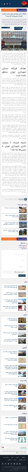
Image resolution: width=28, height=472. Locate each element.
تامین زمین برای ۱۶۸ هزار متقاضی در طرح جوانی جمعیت (10, 293)
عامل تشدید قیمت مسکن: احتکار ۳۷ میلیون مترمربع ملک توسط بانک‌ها (10, 433)
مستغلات (23, 457)
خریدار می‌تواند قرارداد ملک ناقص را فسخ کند (11, 438)
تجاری (17, 457)
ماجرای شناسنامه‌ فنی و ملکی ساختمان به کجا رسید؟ (11, 359)
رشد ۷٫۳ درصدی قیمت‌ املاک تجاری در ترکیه (10, 326)
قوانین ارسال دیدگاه (19, 272)
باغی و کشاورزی (22, 460)
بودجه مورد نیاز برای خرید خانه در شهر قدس (10, 333)
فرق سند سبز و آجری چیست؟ (10, 424)
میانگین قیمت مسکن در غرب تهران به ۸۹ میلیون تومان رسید (10, 340)
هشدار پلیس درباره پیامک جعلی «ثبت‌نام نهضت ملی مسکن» (10, 307)
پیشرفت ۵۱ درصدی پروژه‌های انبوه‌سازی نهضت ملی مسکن (10, 399)
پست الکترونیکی (22, 266)
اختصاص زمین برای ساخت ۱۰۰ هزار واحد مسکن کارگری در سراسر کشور (10, 301)
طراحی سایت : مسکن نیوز (14, 470)
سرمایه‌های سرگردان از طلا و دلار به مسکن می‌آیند (10, 352)
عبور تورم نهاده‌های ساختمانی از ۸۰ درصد (10, 406)
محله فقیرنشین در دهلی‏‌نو (11, 417)
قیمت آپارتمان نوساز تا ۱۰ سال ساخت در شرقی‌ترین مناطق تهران (10, 223)
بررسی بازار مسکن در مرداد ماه (11, 208)
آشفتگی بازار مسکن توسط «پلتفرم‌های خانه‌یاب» (11, 373)
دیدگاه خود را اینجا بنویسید (19, 254)
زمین (12, 457)
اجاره (15, 460)
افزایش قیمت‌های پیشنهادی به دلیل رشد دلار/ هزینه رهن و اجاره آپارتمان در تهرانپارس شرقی (10, 368)
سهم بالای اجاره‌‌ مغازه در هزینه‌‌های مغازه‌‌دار (12, 319)
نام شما (23, 260)
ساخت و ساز (6, 457)
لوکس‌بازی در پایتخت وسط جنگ (11, 385)
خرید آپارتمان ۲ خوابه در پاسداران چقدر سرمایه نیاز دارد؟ (10, 230)
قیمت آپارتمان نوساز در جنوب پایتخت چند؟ (11, 216)
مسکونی (9, 460)
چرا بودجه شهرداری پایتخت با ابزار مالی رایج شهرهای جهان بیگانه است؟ (10, 393)
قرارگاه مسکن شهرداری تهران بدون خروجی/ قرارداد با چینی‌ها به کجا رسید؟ (14, 15)
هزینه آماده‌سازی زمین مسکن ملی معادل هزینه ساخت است (10, 286)
